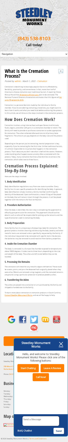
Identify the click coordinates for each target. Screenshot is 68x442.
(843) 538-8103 (34, 38)
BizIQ (20, 430)
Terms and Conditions (38, 438)
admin (18, 81)
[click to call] (34, 23)
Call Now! (41, 377)
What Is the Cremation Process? (27, 73)
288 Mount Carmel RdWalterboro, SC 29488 (12, 367)
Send (59, 431)
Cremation (42, 81)
